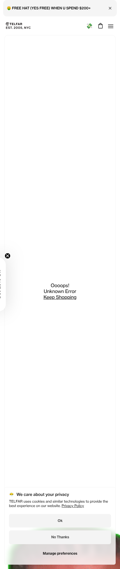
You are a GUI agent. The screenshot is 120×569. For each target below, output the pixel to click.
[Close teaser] (7, 256)
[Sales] (89, 26)
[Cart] (100, 26)
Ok (60, 520)
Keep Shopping (59, 297)
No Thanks (60, 537)
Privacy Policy (73, 506)
